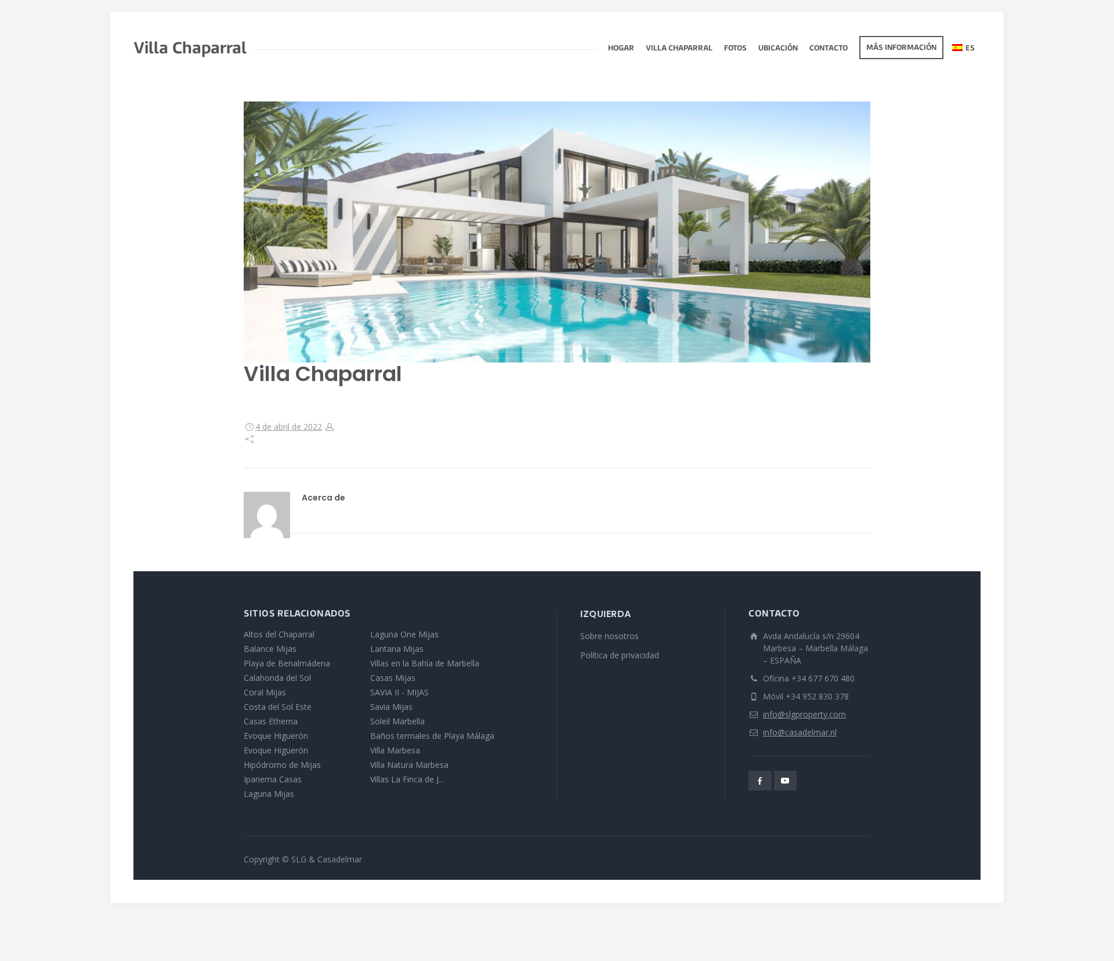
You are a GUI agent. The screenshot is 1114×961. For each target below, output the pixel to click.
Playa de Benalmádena (287, 663)
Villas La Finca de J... (407, 779)
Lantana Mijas (397, 648)
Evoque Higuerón (276, 735)
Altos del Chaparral (279, 634)
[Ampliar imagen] (557, 231)
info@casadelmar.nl (800, 732)
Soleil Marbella (397, 721)
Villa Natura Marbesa (409, 764)
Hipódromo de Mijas (282, 764)
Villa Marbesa (395, 750)
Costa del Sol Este (278, 706)
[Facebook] (760, 780)
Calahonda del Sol (277, 677)
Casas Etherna (271, 721)
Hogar (621, 49)
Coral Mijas (265, 692)
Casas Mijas (392, 677)
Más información (901, 48)
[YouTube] (785, 780)
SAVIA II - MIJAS (399, 692)
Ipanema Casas (273, 779)
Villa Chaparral (679, 49)
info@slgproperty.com (804, 714)
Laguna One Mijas (404, 634)
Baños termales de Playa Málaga (432, 735)
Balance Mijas (270, 648)
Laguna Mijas (269, 793)
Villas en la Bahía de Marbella (424, 663)
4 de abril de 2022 (288, 426)
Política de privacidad (619, 655)
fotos (735, 49)
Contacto (828, 49)
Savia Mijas (391, 706)
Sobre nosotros (609, 635)
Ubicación (778, 49)
